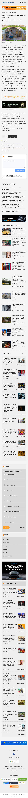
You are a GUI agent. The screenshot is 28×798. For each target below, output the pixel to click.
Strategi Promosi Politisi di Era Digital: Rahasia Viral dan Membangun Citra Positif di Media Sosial (10, 690)
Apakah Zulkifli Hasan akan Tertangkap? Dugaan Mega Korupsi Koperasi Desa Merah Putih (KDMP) (9, 603)
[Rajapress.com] (13, 783)
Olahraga (14, 345)
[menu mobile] (25, 2)
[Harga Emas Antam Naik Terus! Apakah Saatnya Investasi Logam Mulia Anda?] (21, 453)
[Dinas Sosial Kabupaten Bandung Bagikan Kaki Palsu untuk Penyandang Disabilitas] (6, 242)
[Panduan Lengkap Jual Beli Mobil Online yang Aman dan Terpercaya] (21, 442)
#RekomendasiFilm (8, 556)
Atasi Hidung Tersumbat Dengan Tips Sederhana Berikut (19, 252)
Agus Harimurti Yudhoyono (13, 511)
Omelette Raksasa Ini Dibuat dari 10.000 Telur (19, 229)
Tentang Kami (8, 766)
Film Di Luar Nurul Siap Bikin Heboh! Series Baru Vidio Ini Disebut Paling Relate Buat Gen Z (10, 432)
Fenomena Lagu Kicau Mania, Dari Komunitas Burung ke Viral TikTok (9, 396)
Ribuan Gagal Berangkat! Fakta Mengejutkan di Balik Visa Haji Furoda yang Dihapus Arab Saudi (13, 206)
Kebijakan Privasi (21, 768)
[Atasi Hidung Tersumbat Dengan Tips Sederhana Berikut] (6, 254)
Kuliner (14, 231)
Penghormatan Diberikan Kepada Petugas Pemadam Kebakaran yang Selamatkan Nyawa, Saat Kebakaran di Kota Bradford (19, 279)
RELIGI (6, 12)
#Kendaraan (6, 539)
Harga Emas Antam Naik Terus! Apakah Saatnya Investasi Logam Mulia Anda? (10, 453)
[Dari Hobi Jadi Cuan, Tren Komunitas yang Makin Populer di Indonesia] (21, 385)
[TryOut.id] (14, 787)
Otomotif (14, 308)
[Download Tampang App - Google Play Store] (14, 761)
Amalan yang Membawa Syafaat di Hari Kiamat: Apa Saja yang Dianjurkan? (13, 201)
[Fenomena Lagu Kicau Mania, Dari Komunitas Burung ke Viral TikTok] (21, 396)
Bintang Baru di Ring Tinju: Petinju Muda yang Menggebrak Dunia (19, 342)
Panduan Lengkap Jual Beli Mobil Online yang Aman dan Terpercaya (9, 443)
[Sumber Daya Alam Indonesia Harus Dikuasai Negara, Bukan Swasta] (21, 702)
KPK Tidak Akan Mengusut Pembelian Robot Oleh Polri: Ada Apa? (9, 726)
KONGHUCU (13, 12)
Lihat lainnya (21, 734)
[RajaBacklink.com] (5, 780)
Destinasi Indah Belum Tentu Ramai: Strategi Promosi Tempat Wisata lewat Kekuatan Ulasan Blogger (10, 591)
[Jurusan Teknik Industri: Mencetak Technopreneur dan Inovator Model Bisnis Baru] (21, 420)
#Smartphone (6, 546)
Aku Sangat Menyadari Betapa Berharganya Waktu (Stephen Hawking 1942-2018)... (18, 264)
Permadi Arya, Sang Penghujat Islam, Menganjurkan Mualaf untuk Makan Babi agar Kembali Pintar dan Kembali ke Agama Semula (10, 663)
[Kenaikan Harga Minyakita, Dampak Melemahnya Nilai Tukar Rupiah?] (6, 332)
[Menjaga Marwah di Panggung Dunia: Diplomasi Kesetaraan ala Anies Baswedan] (21, 615)
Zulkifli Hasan (9, 490)
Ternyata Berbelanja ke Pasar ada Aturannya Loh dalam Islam (11, 192)
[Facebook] (14, 753)
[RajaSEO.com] (22, 783)
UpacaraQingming (7, 145)
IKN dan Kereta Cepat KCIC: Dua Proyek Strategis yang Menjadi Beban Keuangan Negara (10, 714)
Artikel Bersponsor (18, 766)
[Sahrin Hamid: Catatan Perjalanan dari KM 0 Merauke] (21, 650)
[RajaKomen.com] (22, 780)
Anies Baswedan (10, 522)
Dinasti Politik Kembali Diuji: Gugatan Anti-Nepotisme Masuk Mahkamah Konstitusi (10, 626)
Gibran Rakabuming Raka (12, 506)
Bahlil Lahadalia (10, 480)
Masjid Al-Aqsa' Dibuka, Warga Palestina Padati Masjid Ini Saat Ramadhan (13, 197)
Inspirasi (14, 268)
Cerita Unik (15, 285)
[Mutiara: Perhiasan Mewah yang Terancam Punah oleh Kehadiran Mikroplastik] (6, 296)
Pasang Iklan (6, 768)
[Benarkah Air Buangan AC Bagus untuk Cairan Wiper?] (6, 308)
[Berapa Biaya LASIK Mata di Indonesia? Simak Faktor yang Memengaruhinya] (21, 360)
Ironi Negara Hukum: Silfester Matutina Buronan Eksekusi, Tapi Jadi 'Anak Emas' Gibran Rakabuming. (10, 638)
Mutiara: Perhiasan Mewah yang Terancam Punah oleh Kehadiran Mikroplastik (18, 294)
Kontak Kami (14, 770)
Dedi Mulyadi (9, 501)
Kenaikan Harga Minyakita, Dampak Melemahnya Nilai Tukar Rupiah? (19, 330)
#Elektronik (6, 542)
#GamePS (5, 552)
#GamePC (5, 549)
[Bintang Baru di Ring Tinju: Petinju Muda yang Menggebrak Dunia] (6, 344)
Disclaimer (13, 768)
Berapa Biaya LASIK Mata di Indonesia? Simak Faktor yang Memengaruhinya (10, 360)
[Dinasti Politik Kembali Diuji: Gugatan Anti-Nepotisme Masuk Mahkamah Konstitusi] (21, 626)
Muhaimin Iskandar (10, 485)
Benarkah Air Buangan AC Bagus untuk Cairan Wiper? (18, 306)
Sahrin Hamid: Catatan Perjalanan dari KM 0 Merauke (9, 650)
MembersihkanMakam (19, 148)
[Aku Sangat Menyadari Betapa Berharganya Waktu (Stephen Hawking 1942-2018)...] (6, 266)
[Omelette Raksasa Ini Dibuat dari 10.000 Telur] (6, 231)
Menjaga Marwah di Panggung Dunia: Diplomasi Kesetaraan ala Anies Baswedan (9, 615)
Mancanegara (15, 244)
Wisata (14, 321)
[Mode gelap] (22, 2)
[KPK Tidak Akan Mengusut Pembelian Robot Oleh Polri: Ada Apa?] (21, 726)
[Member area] (20, 2)
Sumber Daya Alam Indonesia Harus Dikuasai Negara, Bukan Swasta (10, 702)
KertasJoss (5, 150)
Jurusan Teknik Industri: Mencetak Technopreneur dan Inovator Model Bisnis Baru (10, 420)
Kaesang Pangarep (11, 474)
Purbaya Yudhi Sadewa (12, 495)
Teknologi (14, 297)
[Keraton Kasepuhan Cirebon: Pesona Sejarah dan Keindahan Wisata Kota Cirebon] (6, 320)
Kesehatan (15, 255)
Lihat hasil (22, 527)
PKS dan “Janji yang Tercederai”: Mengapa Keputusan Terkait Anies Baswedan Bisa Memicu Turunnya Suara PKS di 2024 (10, 677)
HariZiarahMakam (7, 148)
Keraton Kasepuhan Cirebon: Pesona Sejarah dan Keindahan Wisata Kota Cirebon (19, 318)
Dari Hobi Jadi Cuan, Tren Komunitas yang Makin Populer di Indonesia (10, 385)
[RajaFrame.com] (14, 780)
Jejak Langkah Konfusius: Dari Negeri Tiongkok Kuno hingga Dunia (12, 210)
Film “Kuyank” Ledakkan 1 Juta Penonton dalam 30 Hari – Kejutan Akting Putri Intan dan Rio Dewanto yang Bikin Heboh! (10, 408)
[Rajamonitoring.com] (6, 783)
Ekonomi (14, 334)
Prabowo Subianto (10, 517)
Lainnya (24, 354)
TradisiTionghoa (17, 145)
